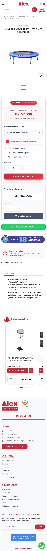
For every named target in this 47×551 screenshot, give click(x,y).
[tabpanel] (23, 288)
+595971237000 (11, 434)
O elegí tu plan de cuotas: (14, 126)
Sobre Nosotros (8, 460)
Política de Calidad (10, 409)
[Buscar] (34, 9)
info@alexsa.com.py (12, 437)
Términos (27, 538)
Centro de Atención (9, 477)
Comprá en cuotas (14, 366)
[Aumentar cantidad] (20, 168)
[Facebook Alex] (21, 415)
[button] (3, 3)
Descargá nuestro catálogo (15, 446)
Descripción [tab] (9, 273)
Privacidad (20, 538)
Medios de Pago (8, 493)
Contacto (5, 467)
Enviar (39, 527)
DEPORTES (12, 16)
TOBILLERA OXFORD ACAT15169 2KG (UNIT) (20, 359)
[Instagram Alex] (17, 415)
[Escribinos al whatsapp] (41, 545)
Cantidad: (8, 162)
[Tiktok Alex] (25, 415)
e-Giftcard (6, 489)
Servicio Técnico (8, 474)
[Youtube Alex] (30, 415)
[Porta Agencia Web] (29, 548)
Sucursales (6, 464)
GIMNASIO (22, 16)
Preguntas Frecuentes (10, 499)
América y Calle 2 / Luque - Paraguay (19, 441)
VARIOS (31, 16)
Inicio (4, 16)
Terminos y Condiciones (11, 496)
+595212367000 (11, 431)
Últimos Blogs (7, 470)
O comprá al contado (14, 375)
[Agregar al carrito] (31, 370)
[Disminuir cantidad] (7, 168)
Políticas (5, 503)
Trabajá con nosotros (10, 506)
